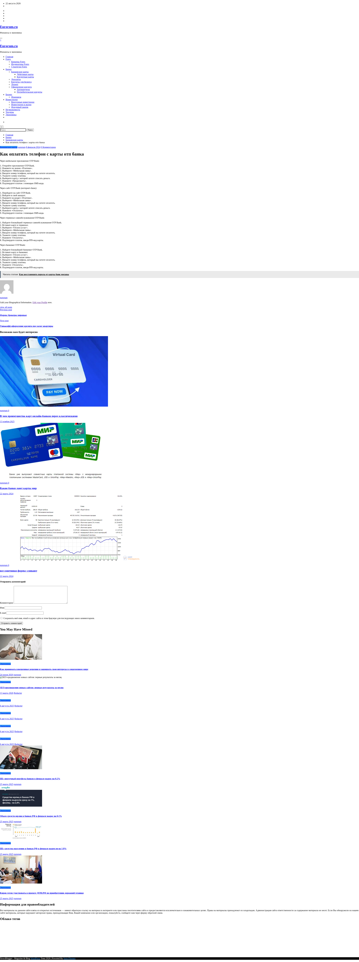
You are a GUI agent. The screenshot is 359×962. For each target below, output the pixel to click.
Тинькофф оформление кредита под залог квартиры (26, 326)
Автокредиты (23, 89)
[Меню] (1, 38)
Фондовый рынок (19, 107)
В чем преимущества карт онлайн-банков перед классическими (39, 416)
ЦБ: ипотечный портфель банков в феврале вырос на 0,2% (30, 778)
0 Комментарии (48, 147)
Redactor (18, 693)
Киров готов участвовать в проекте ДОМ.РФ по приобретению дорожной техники (42, 893)
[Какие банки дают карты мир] (52, 478)
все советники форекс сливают (18, 570)
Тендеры (10, 112)
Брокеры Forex (18, 62)
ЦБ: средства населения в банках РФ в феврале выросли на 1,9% (33, 848)
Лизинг (14, 84)
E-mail (3, 613)
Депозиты (16, 79)
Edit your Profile (40, 302)
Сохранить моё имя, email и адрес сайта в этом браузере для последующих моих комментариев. (49, 618)
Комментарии (7, 603)
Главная (9, 56)
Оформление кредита (21, 87)
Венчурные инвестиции (22, 102)
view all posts (6, 307)
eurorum (21, 147)
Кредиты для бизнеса (21, 82)
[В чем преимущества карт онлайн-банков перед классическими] (54, 406)
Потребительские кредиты (29, 92)
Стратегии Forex (19, 67)
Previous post (6, 310)
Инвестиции (12, 99)
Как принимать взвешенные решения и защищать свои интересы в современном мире (44, 669)
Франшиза (16, 97)
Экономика (11, 114)
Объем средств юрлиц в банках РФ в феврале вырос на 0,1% (31, 816)
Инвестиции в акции (21, 104)
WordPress (35, 958)
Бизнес (9, 94)
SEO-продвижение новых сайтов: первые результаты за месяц (31, 687)
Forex (8, 59)
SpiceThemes (69, 958)
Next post (4, 320)
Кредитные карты (25, 77)
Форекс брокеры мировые (13, 315)
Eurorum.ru (9, 27)
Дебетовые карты (25, 74)
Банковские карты (20, 72)
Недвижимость (13, 109)
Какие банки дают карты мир (18, 488)
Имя (2, 608)
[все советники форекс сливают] (72, 560)
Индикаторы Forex (20, 64)
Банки (8, 69)
